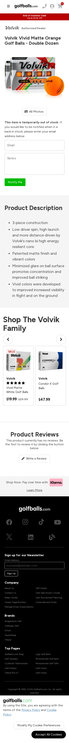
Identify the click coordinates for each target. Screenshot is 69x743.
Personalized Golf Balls (47, 658)
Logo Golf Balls (43, 654)
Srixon (8, 630)
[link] (52, 6)
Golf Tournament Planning (49, 597)
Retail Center (11, 597)
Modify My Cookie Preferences (38, 725)
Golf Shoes (41, 672)
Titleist (8, 639)
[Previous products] (8, 339)
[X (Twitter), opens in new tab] (9, 537)
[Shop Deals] (34, 17)
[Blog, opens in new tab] (52, 537)
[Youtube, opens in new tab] (57, 522)
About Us (9, 588)
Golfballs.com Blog (14, 654)
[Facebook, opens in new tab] (9, 522)
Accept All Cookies (48, 734)
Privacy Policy (30, 710)
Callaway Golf (12, 625)
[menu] (8, 6)
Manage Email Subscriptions (19, 606)
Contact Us (10, 592)
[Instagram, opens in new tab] (25, 522)
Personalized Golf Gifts (47, 663)
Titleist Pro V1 (11, 672)
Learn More (34, 490)
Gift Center (41, 588)
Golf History (10, 668)
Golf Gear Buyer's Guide (48, 592)
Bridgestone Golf (13, 621)
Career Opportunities (15, 602)
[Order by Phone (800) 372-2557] (44, 6)
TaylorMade (10, 635)
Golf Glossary (11, 658)
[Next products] (61, 339)
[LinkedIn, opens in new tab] (30, 537)
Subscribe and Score (46, 602)
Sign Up (11, 573)
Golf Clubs (41, 668)
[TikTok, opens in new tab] (41, 522)
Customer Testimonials (16, 663)
